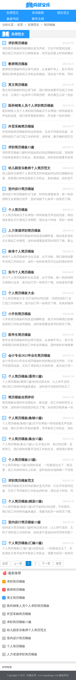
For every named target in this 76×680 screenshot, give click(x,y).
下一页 (46, 563)
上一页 (18, 563)
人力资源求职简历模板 (22, 654)
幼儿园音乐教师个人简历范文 (26, 630)
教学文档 (38, 18)
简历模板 (49, 24)
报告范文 (63, 12)
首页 (20, 24)
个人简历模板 (16, 646)
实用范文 (12, 12)
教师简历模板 (16, 589)
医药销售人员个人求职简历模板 (28, 605)
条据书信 (12, 18)
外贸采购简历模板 (19, 613)
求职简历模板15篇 (19, 622)
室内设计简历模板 (19, 638)
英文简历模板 (16, 597)
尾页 (59, 563)
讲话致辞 (38, 12)
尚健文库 (31, 675)
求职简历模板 (16, 581)
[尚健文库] (38, 5)
